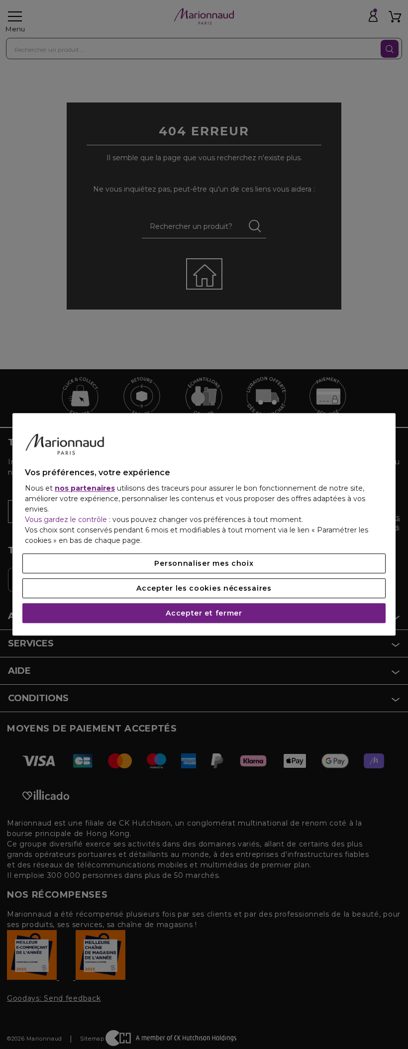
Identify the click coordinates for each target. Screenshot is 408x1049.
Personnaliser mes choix (203, 563)
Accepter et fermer (204, 613)
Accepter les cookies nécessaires (203, 588)
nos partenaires (85, 488)
